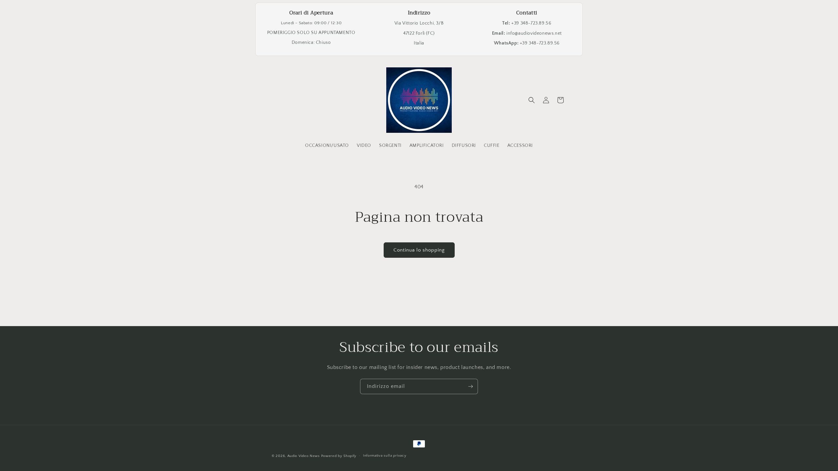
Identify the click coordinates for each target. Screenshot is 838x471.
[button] (531, 100)
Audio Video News (303, 456)
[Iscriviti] (470, 386)
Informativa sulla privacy (385, 456)
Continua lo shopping (419, 250)
